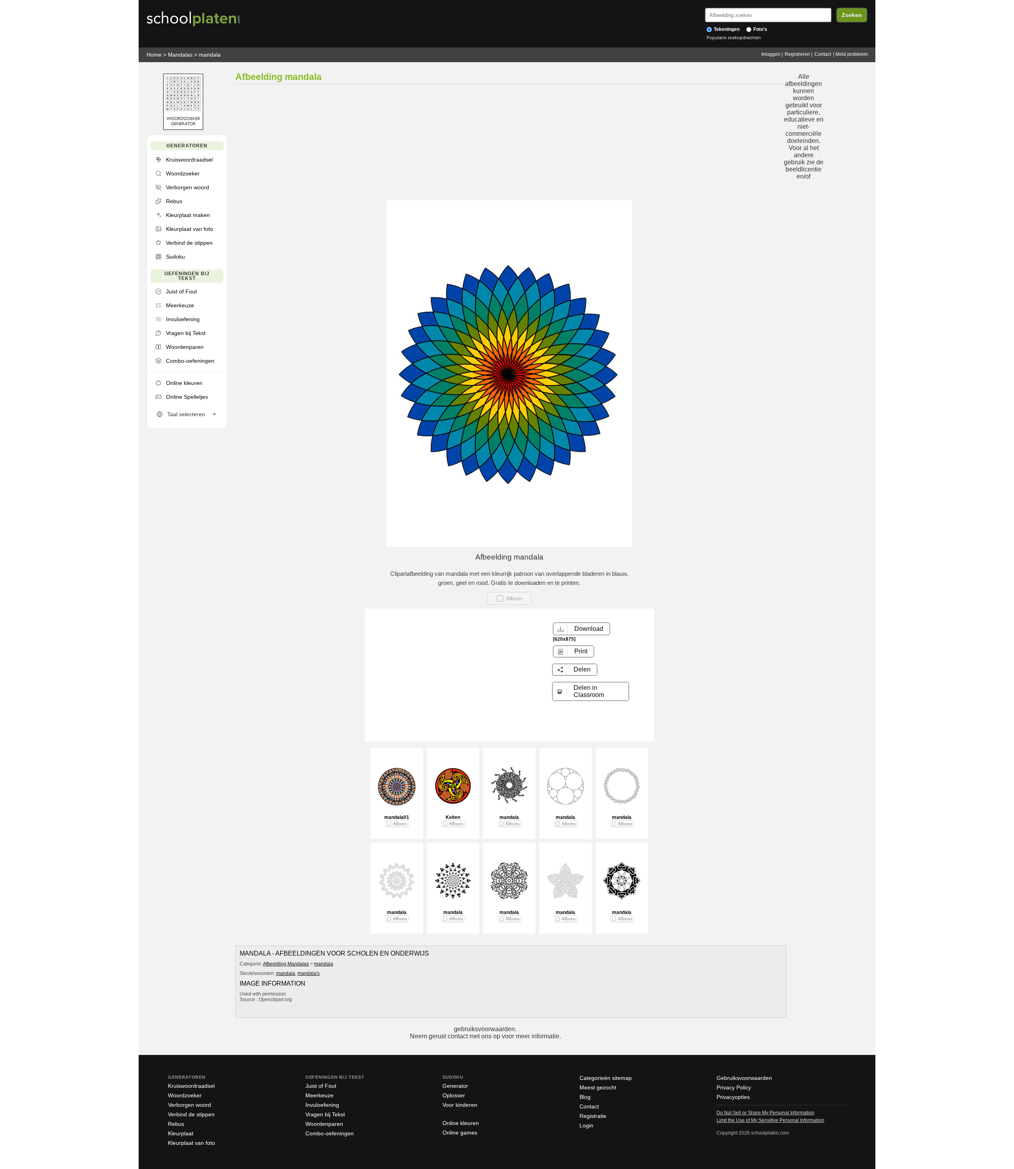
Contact (822, 54)
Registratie (592, 1116)
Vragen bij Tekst (325, 1114)
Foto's (759, 29)
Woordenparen (324, 1124)
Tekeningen (726, 29)
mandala (210, 54)
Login (586, 1125)
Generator (455, 1086)
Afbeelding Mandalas (286, 964)
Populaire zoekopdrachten (734, 37)
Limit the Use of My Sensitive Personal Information (770, 1120)
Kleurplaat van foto (191, 1143)
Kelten (453, 817)
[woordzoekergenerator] (183, 128)
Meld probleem (851, 54)
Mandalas (180, 54)
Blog (585, 1097)
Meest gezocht (597, 1087)
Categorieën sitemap (605, 1078)
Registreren (797, 54)
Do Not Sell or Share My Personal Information (765, 1113)
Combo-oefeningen (329, 1133)
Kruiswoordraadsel (191, 1086)
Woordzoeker (185, 1095)
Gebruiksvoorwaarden (744, 1078)
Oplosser (453, 1095)
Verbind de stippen (191, 1114)
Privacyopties (733, 1097)
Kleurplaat (180, 1133)
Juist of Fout (320, 1086)
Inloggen (770, 54)
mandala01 (396, 817)
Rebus (176, 1124)
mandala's (308, 973)
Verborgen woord (189, 1105)
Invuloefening (322, 1105)
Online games (459, 1132)
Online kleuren (460, 1123)
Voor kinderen (459, 1105)
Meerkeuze (319, 1095)
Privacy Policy (734, 1087)
